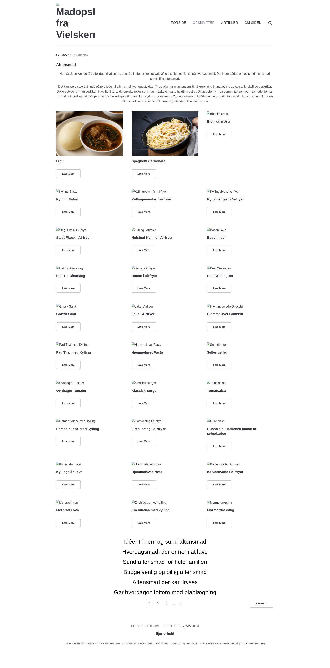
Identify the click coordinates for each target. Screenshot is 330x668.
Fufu (60, 161)
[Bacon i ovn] (216, 230)
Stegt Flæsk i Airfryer (73, 237)
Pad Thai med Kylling (73, 352)
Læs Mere (68, 173)
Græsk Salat (66, 314)
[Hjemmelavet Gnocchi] (225, 306)
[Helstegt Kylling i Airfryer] (144, 230)
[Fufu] (89, 113)
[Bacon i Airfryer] (143, 268)
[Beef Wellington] (219, 268)
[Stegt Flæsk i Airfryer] (71, 230)
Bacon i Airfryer (144, 276)
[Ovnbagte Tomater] (70, 383)
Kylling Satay (67, 199)
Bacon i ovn (216, 237)
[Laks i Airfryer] (142, 306)
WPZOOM (192, 625)
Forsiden (63, 55)
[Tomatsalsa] (216, 383)
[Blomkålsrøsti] (218, 113)
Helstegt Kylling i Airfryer (152, 237)
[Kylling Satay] (66, 191)
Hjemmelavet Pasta (147, 352)
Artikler (229, 22)
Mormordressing (220, 510)
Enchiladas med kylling (151, 510)
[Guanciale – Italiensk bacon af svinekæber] (215, 421)
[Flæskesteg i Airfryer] (147, 421)
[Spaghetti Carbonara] (165, 113)
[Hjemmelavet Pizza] (146, 464)
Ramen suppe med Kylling (77, 429)
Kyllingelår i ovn (69, 472)
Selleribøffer (217, 352)
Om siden (252, 22)
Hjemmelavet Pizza (147, 472)
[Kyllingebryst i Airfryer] (223, 191)
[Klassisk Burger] (144, 383)
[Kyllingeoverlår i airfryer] (149, 191)
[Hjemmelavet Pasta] (146, 344)
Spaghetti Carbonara (148, 161)
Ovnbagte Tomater (71, 391)
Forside (178, 22)
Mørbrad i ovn (67, 510)
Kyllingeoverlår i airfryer (151, 199)
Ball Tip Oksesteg (70, 276)
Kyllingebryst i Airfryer (225, 199)
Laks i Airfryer (143, 314)
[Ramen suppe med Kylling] (76, 421)
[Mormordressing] (219, 502)
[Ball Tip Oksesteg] (69, 268)
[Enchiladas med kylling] (149, 502)
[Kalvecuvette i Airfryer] (223, 464)
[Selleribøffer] (217, 344)
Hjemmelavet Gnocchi (225, 314)
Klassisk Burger (145, 391)
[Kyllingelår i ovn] (68, 464)
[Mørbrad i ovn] (67, 502)
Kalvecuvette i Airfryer (225, 472)
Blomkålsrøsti (218, 121)
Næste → (261, 603)
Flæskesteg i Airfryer (149, 429)
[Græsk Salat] (66, 306)
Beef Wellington (220, 276)
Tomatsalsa (216, 391)
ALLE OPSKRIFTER (253, 643)
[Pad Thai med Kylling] (72, 344)
